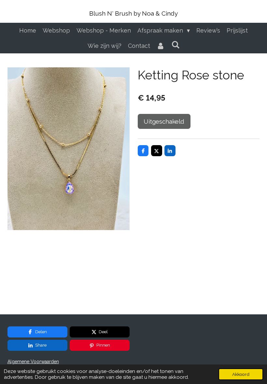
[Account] (160, 45)
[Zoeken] (175, 44)
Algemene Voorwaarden (33, 361)
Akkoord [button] (240, 374)
